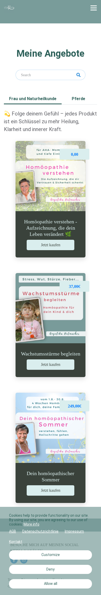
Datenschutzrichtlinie (40, 531)
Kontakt (15, 542)
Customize (50, 555)
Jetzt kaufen (50, 245)
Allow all (50, 583)
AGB (12, 531)
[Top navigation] (93, 7)
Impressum (74, 531)
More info (31, 524)
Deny (50, 569)
